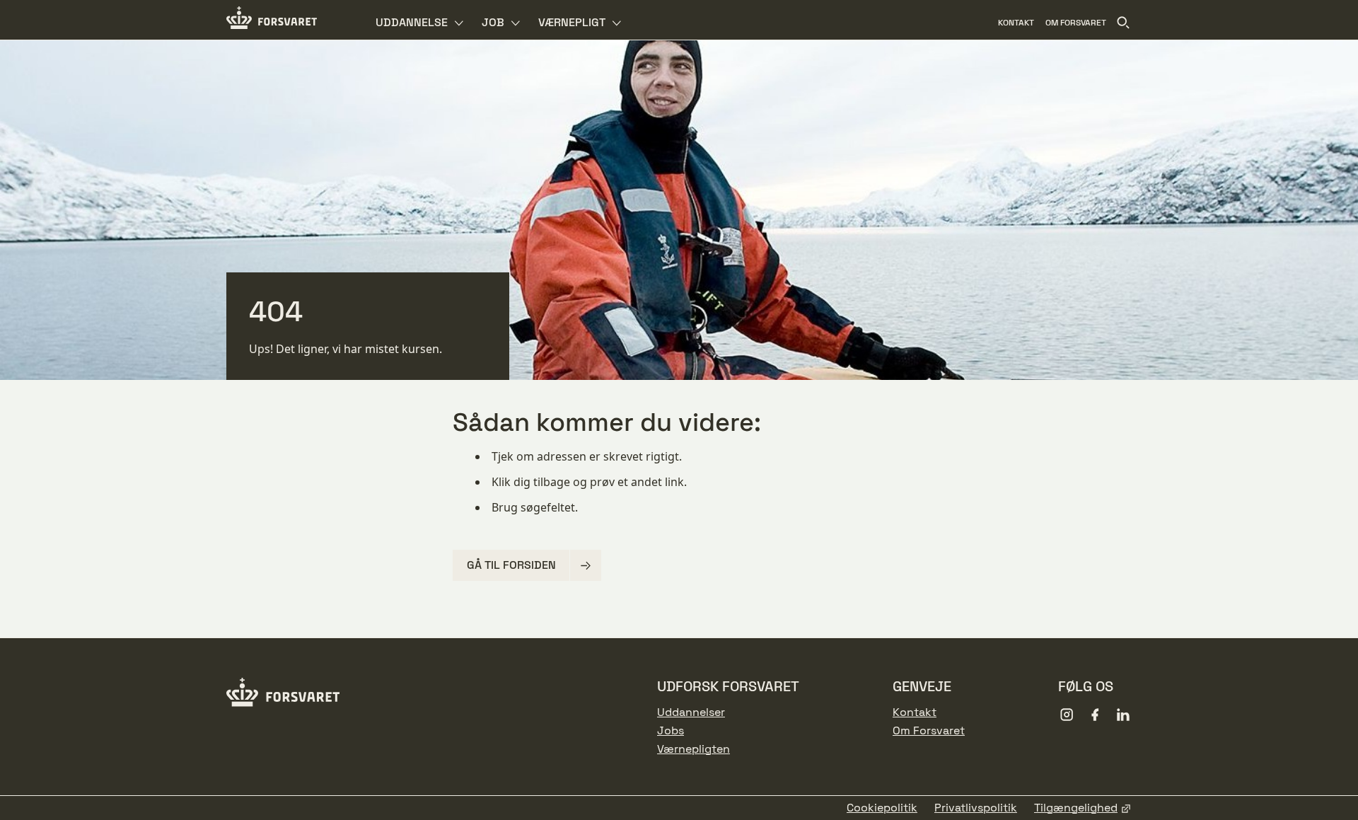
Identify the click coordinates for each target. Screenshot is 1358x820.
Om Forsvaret (929, 730)
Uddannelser (691, 712)
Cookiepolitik (882, 808)
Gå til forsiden (511, 565)
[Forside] (271, 19)
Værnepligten (693, 749)
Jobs (670, 730)
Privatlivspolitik (975, 808)
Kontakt (914, 712)
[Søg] (1123, 22)
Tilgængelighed (1076, 808)
